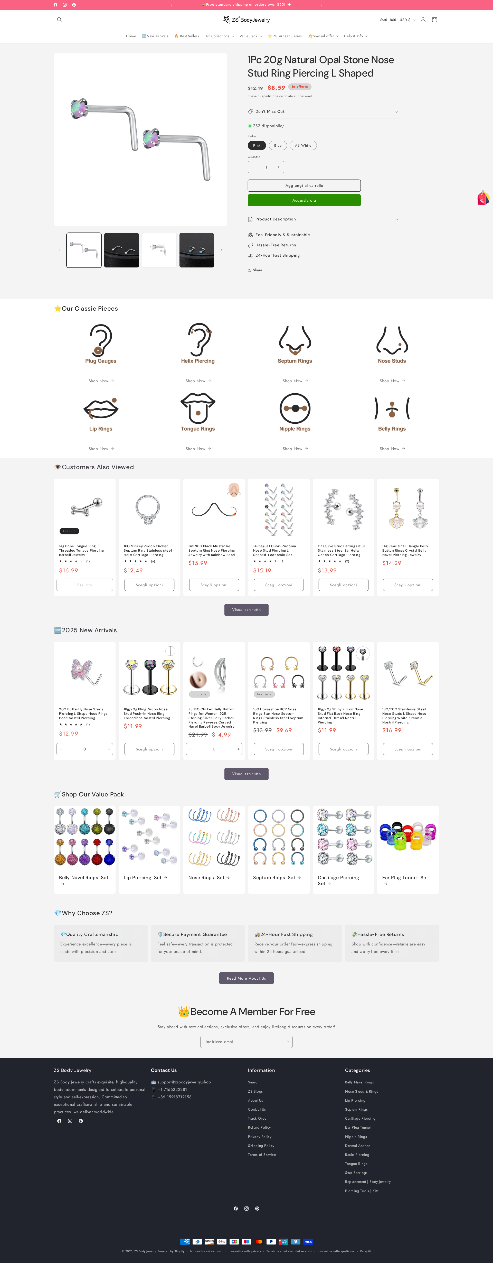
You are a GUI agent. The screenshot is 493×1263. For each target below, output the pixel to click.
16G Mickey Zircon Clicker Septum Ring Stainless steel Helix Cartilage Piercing (148, 550)
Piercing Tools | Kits (362, 1190)
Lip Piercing (355, 1100)
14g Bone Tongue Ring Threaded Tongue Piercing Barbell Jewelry (81, 550)
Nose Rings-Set (206, 877)
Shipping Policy (261, 1145)
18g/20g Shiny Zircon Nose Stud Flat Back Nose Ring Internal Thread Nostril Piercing (340, 716)
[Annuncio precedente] (171, 5)
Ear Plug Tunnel (358, 1127)
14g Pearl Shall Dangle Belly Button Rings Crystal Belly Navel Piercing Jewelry (405, 550)
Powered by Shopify (171, 1251)
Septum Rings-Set (274, 877)
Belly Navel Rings (359, 1082)
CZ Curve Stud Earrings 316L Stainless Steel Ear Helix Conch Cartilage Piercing (342, 550)
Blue (278, 145)
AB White (303, 145)
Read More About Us (246, 978)
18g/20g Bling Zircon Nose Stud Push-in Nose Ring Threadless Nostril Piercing (147, 713)
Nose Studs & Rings (361, 1091)
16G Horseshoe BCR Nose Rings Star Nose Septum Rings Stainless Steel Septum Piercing (278, 716)
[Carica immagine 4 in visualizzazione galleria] (121, 250)
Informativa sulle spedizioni (336, 1251)
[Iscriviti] (286, 1042)
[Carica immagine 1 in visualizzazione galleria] (84, 250)
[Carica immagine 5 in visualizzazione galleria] (159, 250)
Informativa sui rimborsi (206, 1251)
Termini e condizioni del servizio (289, 1251)
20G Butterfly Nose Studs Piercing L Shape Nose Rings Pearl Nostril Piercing (83, 713)
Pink (257, 145)
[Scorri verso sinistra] (59, 250)
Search (254, 1082)
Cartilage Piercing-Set (340, 880)
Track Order (258, 1118)
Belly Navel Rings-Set (84, 877)
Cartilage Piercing (360, 1118)
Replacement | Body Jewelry (368, 1181)
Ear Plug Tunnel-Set (405, 877)
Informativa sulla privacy (244, 1251)
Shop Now (98, 381)
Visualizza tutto (246, 610)
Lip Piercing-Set (143, 877)
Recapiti (365, 1251)
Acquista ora (304, 200)
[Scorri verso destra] (221, 250)
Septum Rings (356, 1109)
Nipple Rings (356, 1136)
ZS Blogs (255, 1091)
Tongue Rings (356, 1163)
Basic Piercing (357, 1154)
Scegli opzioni (149, 585)
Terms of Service (262, 1154)
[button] (59, 19)
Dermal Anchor (357, 1145)
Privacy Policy (259, 1136)
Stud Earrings (356, 1172)
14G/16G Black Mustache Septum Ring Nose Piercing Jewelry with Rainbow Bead (211, 550)
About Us (255, 1100)
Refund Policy (259, 1127)
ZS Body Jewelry (145, 1251)
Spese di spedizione (263, 96)
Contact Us (257, 1109)
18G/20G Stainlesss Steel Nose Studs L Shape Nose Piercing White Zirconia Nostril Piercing (404, 716)
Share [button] (257, 270)
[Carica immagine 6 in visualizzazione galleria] (196, 250)
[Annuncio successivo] (321, 5)
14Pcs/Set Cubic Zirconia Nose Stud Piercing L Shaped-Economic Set (274, 550)
